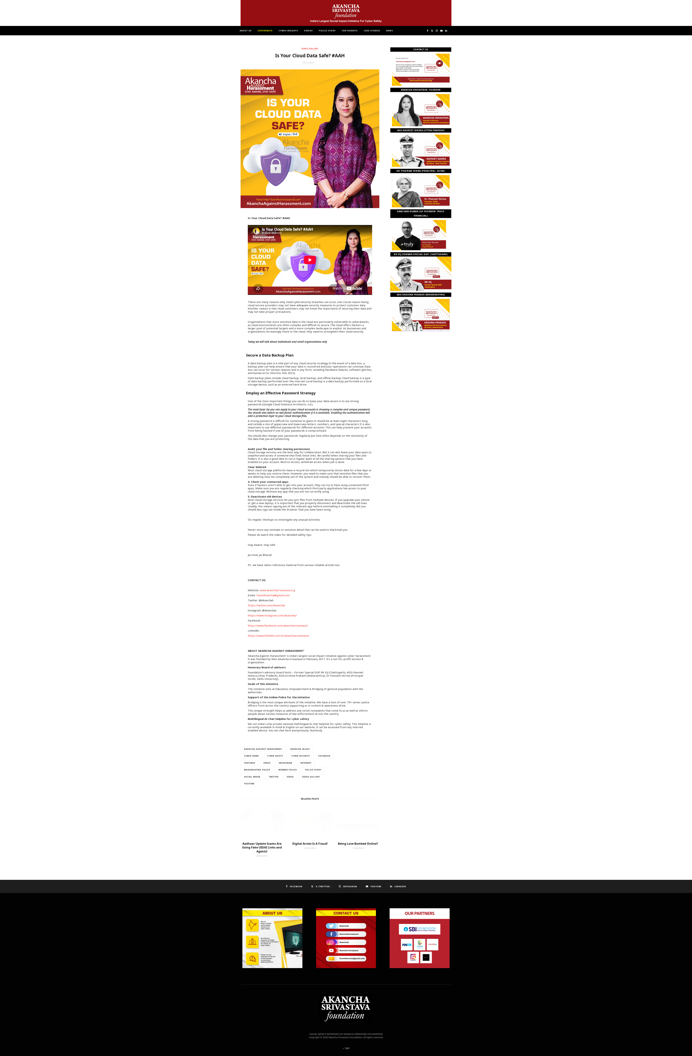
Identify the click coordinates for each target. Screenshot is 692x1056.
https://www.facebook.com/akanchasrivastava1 (278, 625)
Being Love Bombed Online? (358, 844)
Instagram (285, 762)
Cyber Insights (288, 30)
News (389, 30)
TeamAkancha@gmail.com (273, 595)
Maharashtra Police (257, 769)
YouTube (249, 783)
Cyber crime (251, 755)
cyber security (300, 755)
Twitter (273, 776)
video (290, 776)
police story (313, 769)
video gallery (311, 776)
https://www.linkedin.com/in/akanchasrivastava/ (278, 635)
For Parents (350, 30)
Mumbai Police (287, 769)
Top (346, 1048)
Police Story (327, 30)
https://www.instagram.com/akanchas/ (272, 615)
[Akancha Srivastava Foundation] (346, 13)
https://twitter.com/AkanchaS (266, 605)
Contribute (265, 30)
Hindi (266, 762)
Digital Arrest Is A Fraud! (310, 844)
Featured (249, 762)
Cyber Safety (275, 755)
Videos (308, 30)
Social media (252, 776)
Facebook (324, 755)
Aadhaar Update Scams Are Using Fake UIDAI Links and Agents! (262, 847)
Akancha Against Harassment (263, 749)
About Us (246, 30)
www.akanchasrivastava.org (277, 590)
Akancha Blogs (300, 749)
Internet (305, 762)
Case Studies (372, 30)
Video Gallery (309, 48)
